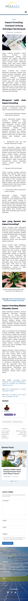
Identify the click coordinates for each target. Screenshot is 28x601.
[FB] (8, 592)
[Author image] (7, 32)
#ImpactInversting (17, 421)
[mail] (19, 592)
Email (5, 527)
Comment (6, 500)
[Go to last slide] (4, 465)
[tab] (11, 481)
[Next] (24, 465)
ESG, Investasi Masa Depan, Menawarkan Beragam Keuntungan (6, 433)
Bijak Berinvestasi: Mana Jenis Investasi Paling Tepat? (21, 432)
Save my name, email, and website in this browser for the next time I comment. (14, 538)
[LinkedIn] (15, 592)
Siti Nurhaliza (8, 476)
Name (5, 520)
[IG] (12, 592)
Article (14, 19)
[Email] (15, 415)
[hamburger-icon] (25, 12)
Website (5, 534)
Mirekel (11, 32)
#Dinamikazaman (7, 421)
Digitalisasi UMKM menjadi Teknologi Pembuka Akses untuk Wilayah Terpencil (12, 471)
